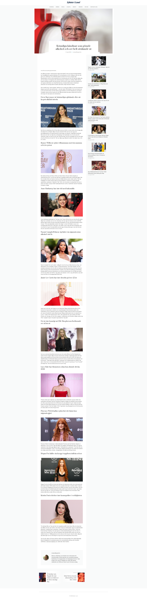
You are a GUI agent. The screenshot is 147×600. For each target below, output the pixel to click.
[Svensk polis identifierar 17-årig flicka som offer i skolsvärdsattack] (99, 81)
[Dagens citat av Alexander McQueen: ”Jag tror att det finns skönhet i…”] (99, 64)
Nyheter (52, 6)
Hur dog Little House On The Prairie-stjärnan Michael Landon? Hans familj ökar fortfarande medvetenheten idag (98, 118)
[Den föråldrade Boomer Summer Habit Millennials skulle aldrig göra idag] (99, 169)
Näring (57, 6)
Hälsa (62, 6)
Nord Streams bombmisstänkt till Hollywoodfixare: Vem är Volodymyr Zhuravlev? (96, 155)
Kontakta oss (93, 6)
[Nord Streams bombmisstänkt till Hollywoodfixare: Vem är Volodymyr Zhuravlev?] (99, 151)
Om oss (86, 6)
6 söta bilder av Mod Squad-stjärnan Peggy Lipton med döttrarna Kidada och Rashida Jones (98, 137)
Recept (74, 6)
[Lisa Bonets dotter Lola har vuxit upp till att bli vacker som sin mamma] (99, 98)
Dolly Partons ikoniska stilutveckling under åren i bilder (70, 578)
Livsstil (69, 6)
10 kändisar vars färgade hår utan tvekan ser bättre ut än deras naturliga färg (52, 578)
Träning (81, 6)
